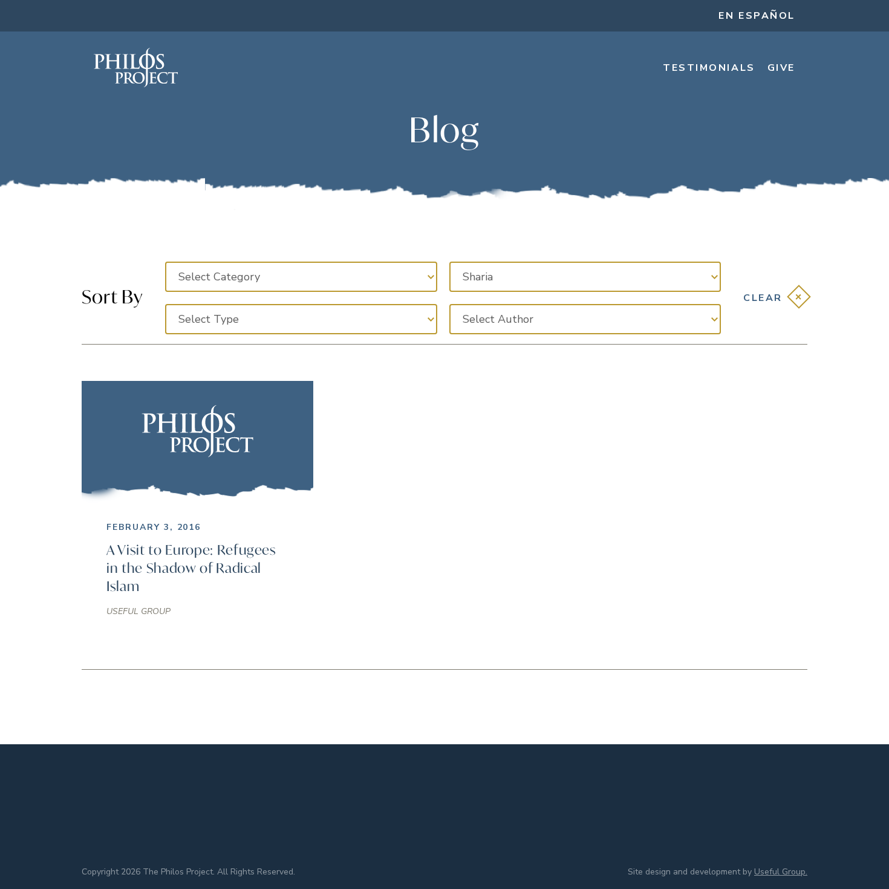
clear (763, 298)
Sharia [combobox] (478, 276)
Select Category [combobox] (219, 276)
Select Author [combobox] (498, 319)
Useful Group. (780, 871)
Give (781, 67)
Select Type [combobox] (208, 319)
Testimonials (709, 67)
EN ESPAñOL (756, 15)
